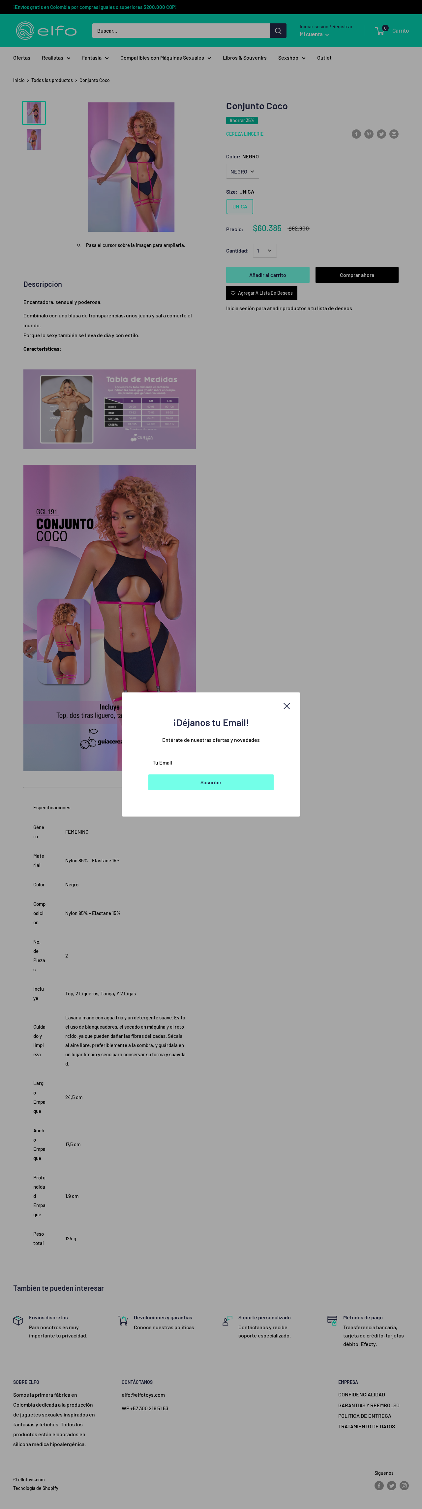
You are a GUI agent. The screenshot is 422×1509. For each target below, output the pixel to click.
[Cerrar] (287, 705)
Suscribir (211, 782)
